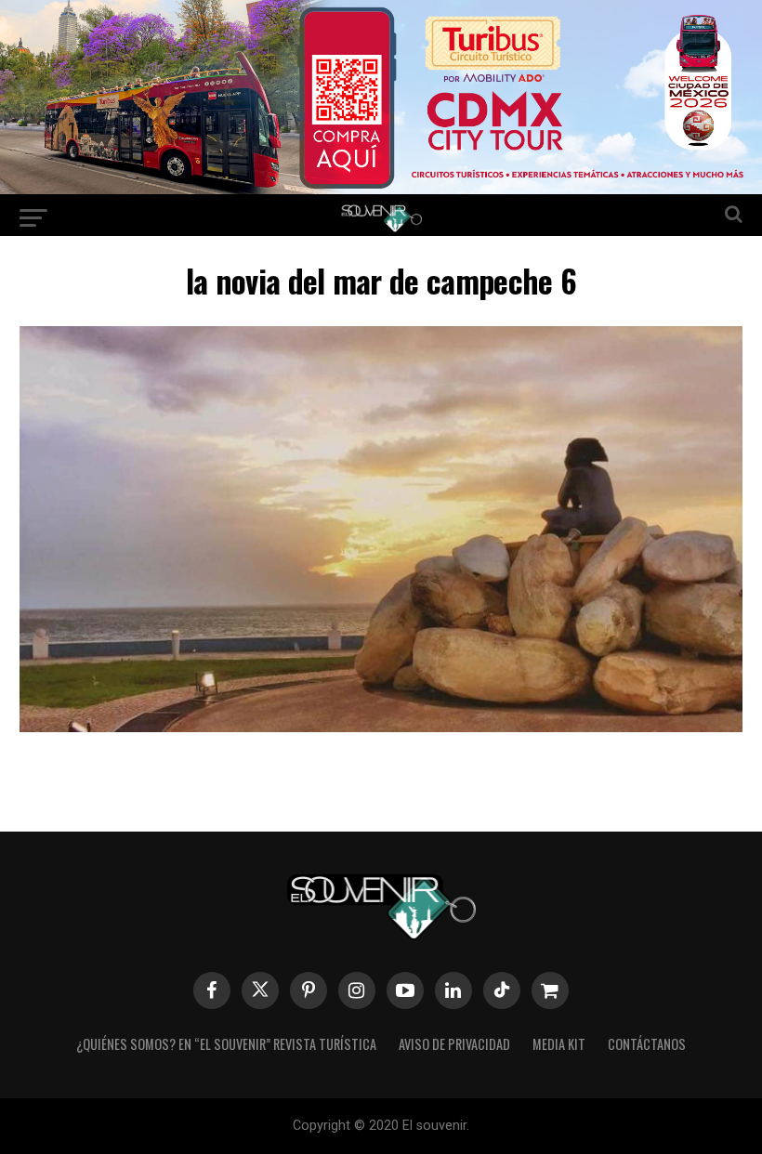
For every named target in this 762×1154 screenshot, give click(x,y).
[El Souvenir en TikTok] (501, 990)
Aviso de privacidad (454, 1044)
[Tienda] (550, 990)
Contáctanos (647, 1044)
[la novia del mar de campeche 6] (381, 726)
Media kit (558, 1044)
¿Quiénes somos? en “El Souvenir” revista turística (226, 1044)
